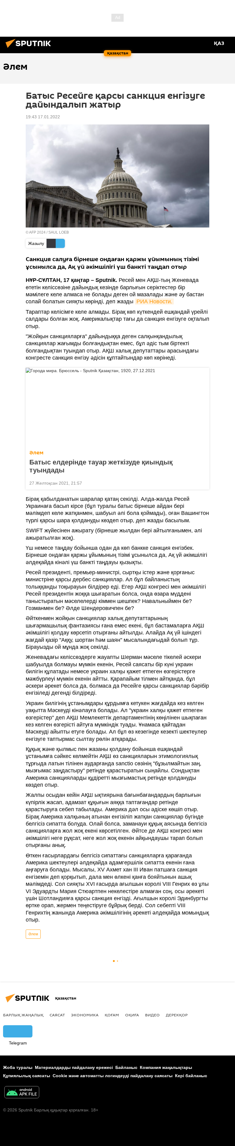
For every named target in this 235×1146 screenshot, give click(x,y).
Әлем (36, 453)
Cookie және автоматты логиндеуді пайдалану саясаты (113, 1075)
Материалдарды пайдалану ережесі (74, 1067)
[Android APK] (22, 1093)
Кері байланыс (191, 1075)
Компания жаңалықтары (166, 1067)
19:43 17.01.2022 (43, 116)
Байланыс (126, 1067)
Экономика (85, 1015)
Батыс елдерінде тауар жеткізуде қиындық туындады (101, 466)
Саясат (57, 1015)
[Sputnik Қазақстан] (30, 48)
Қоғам (112, 1015)
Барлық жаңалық (23, 1015)
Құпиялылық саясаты (26, 1075)
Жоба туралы (17, 1067)
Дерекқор (177, 1015)
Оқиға (132, 1015)
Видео (152, 1015)
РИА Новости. (154, 301)
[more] (202, 482)
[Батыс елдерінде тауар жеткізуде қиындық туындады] (117, 407)
